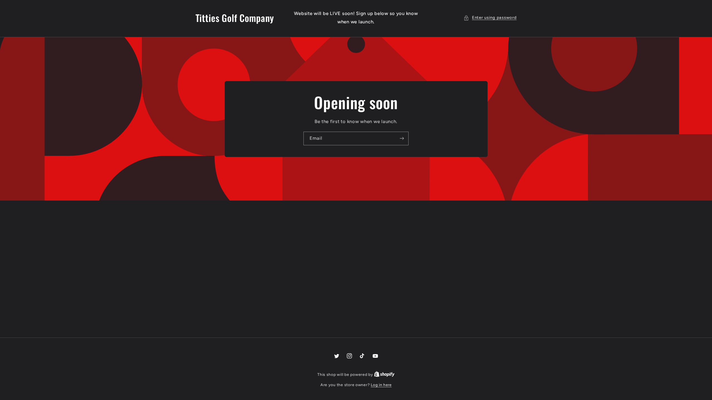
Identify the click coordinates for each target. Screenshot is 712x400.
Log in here (381, 384)
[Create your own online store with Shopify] (384, 374)
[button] (490, 17)
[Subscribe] (401, 138)
